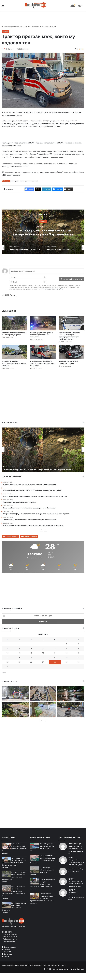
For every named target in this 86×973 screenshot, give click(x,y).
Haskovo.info (10, 49)
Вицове (6, 956)
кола (21, 181)
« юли (4, 672)
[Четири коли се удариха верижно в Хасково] (71, 352)
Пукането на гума (75, 844)
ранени (27, 181)
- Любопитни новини (9, 939)
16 (78, 653)
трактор (34, 181)
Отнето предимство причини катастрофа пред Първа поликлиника (41, 335)
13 (43, 653)
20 (43, 657)
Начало (6, 26)
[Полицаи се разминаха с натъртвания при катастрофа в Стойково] (14, 352)
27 (43, 662)
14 (55, 653)
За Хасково (7, 954)
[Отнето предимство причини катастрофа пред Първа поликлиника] (43, 323)
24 (8, 662)
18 (19, 657)
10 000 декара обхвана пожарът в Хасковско (47, 870)
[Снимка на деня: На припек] (15, 709)
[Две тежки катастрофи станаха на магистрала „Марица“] (14, 323)
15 (66, 653)
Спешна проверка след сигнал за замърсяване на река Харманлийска (43, 232)
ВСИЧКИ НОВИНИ (11, 536)
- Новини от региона (9, 937)
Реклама (73, 969)
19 (31, 657)
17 (7, 657)
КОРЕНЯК (72, 890)
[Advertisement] (43, 378)
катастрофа (14, 181)
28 (55, 662)
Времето (6, 949)
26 (31, 662)
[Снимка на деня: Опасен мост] (43, 693)
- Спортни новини (8, 941)
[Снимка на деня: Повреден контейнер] (43, 709)
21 (55, 657)
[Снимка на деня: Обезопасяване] (70, 709)
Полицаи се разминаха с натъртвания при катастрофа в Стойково (14, 363)
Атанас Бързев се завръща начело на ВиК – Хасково (47, 846)
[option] (43, 232)
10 (7, 653)
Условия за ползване (60, 969)
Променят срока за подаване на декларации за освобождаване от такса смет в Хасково (13, 891)
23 (78, 657)
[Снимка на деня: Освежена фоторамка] (15, 693)
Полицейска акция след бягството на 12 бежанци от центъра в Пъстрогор (40, 469)
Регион (19, 26)
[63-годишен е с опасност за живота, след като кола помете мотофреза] (43, 352)
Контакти (80, 969)
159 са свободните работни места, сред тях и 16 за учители (47, 858)
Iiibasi (71, 857)
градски (72, 879)
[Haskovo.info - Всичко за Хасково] (35, 5)
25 (19, 662)
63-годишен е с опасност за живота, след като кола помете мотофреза (42, 363)
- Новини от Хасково (9, 934)
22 (67, 657)
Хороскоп (7, 952)
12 (31, 653)
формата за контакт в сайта (52, 289)
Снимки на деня (9, 947)
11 (19, 653)
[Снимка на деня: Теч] (70, 693)
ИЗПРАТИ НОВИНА (30, 536)
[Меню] (3, 6)
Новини (13, 26)
